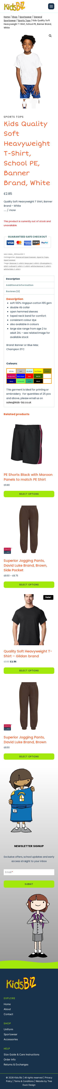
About (7, 1009)
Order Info (10, 1059)
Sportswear (9, 260)
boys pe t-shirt (32, 263)
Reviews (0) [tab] (13, 291)
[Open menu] (51, 6)
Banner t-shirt (17, 263)
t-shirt (26, 266)
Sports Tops (14, 117)
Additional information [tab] (19, 285)
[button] (50, 36)
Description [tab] (13, 278)
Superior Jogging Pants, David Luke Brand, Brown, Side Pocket (25, 565)
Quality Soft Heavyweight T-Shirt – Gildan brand (28, 654)
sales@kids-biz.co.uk (18, 402)
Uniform (8, 1029)
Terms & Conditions (24, 1081)
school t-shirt (16, 266)
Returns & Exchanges (16, 1064)
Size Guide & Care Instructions (21, 1054)
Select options (29, 493)
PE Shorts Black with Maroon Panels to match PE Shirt (28, 477)
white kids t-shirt (12, 269)
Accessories (11, 1039)
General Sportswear (26, 257)
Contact (8, 1014)
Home (7, 1004)
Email (9, 872)
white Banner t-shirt (41, 266)
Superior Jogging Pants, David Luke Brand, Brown (25, 739)
